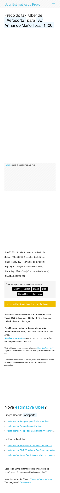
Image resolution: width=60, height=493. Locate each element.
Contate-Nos (25, 482)
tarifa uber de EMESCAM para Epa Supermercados (31, 450)
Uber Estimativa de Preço (22, 4)
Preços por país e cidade (41, 478)
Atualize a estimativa (14, 338)
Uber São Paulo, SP (45, 348)
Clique (9, 164)
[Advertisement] (30, 62)
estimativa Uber (29, 407)
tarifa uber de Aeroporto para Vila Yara (25, 425)
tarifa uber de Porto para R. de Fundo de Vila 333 (30, 445)
